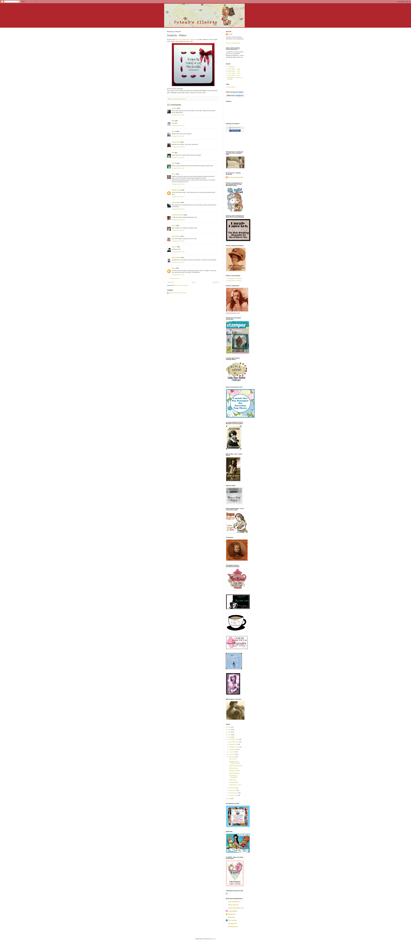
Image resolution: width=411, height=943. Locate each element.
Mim (173, 120)
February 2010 (233, 793)
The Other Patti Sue (178, 215)
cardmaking (175, 99)
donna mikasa (176, 236)
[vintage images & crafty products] (234, 668)
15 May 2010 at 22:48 (178, 251)
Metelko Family (176, 190)
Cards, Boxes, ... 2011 (233, 73)
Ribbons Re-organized (235, 765)
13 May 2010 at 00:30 (178, 115)
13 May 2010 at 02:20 (178, 136)
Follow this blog (235, 130)
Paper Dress (232, 779)
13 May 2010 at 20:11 (178, 209)
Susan (174, 225)
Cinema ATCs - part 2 (235, 785)
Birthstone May (233, 768)
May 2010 (232, 757)
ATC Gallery (230, 66)
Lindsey (174, 108)
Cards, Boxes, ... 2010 (233, 71)
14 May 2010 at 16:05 (178, 230)
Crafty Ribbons (232, 911)
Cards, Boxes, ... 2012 (233, 75)
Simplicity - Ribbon (234, 770)
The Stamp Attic (233, 926)
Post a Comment (174, 278)
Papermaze (231, 917)
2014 (229, 727)
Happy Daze (231, 914)
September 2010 (234, 747)
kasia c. (174, 247)
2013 (229, 729)
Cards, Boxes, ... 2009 (233, 69)
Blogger (213, 939)
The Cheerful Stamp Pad (235, 177)
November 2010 (234, 742)
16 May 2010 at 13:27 (178, 262)
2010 (229, 737)
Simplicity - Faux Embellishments (234, 762)
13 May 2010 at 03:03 (178, 147)
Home (193, 282)
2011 (229, 735)
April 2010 (232, 788)
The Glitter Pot (232, 923)
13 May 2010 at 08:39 (178, 157)
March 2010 (233, 790)
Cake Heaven (231, 87)
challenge (181, 99)
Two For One (232, 759)
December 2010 (234, 739)
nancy (174, 268)
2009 (229, 798)
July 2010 (232, 752)
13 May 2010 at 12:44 (178, 168)
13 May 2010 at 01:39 (178, 125)
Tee (173, 152)
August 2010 (233, 749)
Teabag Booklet (233, 782)
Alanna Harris (176, 142)
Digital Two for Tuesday (234, 280)
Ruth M (174, 163)
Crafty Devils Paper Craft (235, 908)
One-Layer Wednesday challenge (185, 39)
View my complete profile (233, 43)
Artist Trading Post (233, 902)
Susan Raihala (176, 202)
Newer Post (171, 282)
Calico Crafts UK (233, 905)
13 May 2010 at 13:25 (178, 184)
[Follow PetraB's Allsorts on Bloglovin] (235, 96)
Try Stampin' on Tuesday (234, 278)
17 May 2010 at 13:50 (178, 275)
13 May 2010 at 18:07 (178, 196)
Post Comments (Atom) (181, 285)
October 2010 (233, 744)
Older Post (216, 282)
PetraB (230, 34)
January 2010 (233, 795)
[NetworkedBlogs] (235, 127)
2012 (229, 732)
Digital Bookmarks (234, 773)
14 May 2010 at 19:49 (178, 241)
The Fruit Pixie (232, 920)
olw (185, 99)
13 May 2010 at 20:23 (178, 220)
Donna (174, 131)
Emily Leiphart (176, 257)
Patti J (174, 174)
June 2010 (232, 754)
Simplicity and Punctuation (233, 776)
